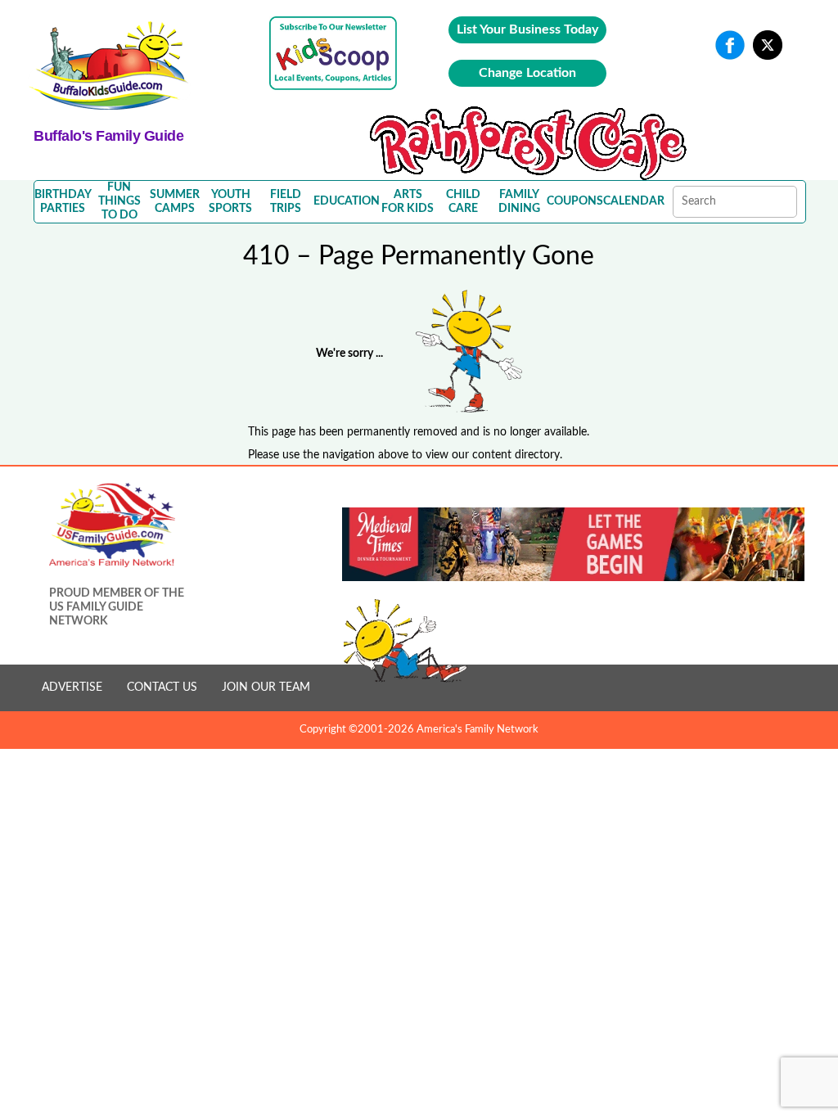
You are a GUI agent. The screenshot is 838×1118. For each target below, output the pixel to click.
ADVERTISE (72, 687)
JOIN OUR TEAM (266, 687)
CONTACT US (162, 687)
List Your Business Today (527, 29)
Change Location (527, 72)
